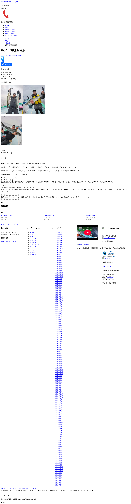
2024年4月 (58, 289)
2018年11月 (59, 420)
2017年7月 (58, 452)
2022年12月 (59, 321)
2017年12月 (59, 442)
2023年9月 (58, 303)
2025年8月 (58, 256)
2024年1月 (58, 295)
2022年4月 (58, 337)
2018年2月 (58, 438)
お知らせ (33, 232)
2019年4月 (58, 410)
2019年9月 (58, 400)
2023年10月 (59, 301)
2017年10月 (59, 446)
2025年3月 (58, 266)
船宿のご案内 (9, 33)
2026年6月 (58, 236)
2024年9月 (58, 279)
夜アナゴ (33, 252)
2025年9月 (58, 254)
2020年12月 (59, 370)
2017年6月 (58, 454)
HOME (7, 25)
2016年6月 (58, 479)
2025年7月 (58, 258)
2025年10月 (59, 252)
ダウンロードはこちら (8, 241)
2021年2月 (58, 366)
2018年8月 (58, 426)
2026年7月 (58, 234)
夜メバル (33, 254)
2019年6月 (58, 406)
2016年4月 (58, 483)
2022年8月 (58, 329)
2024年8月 (58, 281)
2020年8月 (58, 378)
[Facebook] (65, 61)
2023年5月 (58, 311)
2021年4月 (58, 362)
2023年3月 (58, 315)
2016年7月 (58, 477)
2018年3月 (58, 436)
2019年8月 (58, 402)
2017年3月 (58, 461)
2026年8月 (58, 232)
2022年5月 (58, 335)
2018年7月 (58, 428)
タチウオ (33, 238)
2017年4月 (58, 459)
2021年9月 (58, 351)
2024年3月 (58, 291)
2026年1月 (58, 246)
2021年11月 (59, 347)
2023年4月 (58, 313)
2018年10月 (59, 422)
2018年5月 (58, 432)
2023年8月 (58, 305)
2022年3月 (58, 339)
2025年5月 (58, 262)
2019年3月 (58, 412)
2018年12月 (59, 418)
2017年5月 (58, 457)
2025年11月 (59, 250)
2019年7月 (58, 404)
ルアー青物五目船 (6, 215)
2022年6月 (58, 333)
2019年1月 (58, 416)
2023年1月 (58, 319)
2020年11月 (59, 372)
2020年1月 (58, 392)
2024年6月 (58, 285)
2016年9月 (58, 473)
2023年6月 (58, 309)
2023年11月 (59, 299)
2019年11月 (59, 396)
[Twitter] (65, 58)
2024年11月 (59, 275)
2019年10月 (59, 398)
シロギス (33, 246)
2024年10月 (59, 277)
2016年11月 (59, 469)
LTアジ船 (5, 224)
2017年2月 (58, 463)
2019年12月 (59, 394)
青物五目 (8, 43)
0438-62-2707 (110, 278)
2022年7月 (58, 331)
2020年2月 (58, 390)
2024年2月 (58, 293)
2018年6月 (58, 430)
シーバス (33, 242)
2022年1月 (58, 343)
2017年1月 (58, 465)
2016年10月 (59, 471)
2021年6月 (58, 357)
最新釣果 (8, 27)
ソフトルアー (34, 244)
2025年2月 (58, 269)
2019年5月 (58, 408)
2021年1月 (58, 368)
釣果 (6, 41)
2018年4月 (58, 434)
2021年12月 (59, 345)
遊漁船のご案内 (10, 29)
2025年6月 (58, 260)
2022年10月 (59, 325)
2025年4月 (58, 264)
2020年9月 (58, 376)
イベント (33, 234)
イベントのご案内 (11, 35)
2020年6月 (58, 382)
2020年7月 (58, 380)
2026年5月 (58, 238)
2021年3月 (58, 364)
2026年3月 (58, 242)
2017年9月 (58, 448)
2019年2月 (58, 414)
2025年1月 (58, 271)
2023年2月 (58, 317)
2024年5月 (58, 287)
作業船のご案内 (10, 31)
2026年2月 (58, 244)
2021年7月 (58, 355)
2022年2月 (58, 341)
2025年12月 (59, 248)
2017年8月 (58, 450)
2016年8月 (58, 475)
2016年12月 (59, 467)
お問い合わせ (107, 266)
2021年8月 (58, 353)
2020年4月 (58, 386)
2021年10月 (59, 349)
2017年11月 (59, 444)
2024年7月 (58, 283)
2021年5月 (58, 359)
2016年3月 (58, 485)
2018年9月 (58, 424)
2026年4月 (58, 240)
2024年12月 (59, 273)
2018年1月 (58, 440)
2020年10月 (59, 374)
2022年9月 (58, 327)
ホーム (7, 39)
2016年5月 (58, 481)
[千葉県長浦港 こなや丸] (10, 2)
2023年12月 (59, 297)
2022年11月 (59, 323)
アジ (31, 248)
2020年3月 (58, 388)
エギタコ (33, 250)
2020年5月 (58, 384)
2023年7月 (58, 307)
